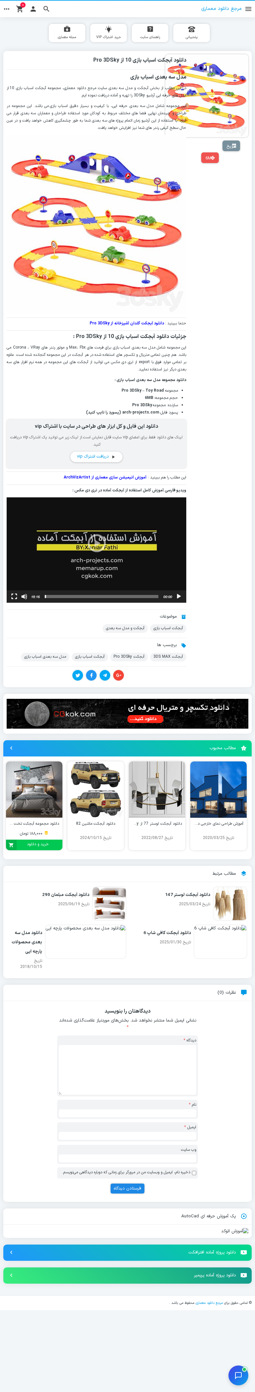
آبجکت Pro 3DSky (129, 657)
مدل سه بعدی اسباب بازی (45, 657)
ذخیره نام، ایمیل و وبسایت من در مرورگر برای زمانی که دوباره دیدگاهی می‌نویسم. (126, 1172)
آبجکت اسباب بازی (32, 88)
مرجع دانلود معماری (209, 1303)
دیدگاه (190, 1040)
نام (192, 1105)
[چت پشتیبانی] (238, 1375)
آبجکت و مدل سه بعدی (125, 628)
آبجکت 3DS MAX (168, 657)
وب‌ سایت (188, 1150)
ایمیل (190, 1127)
